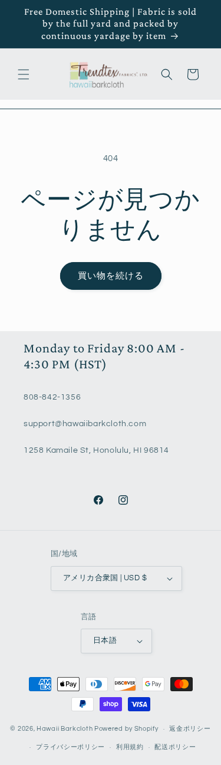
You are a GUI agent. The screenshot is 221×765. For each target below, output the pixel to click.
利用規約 (130, 747)
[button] (24, 74)
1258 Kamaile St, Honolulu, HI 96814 (96, 450)
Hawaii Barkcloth (65, 728)
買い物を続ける (111, 276)
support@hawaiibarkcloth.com (85, 424)
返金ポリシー (189, 728)
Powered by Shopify (126, 728)
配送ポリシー (175, 747)
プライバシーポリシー (70, 747)
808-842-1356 (52, 397)
